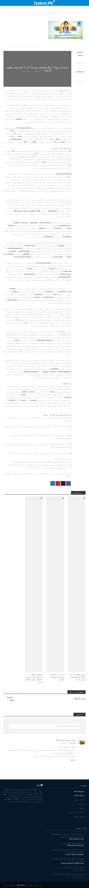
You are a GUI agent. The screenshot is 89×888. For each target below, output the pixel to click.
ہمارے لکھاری (78, 816)
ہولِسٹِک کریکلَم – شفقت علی (73, 843)
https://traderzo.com (76, 839)
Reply (73, 760)
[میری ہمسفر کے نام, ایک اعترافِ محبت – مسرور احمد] (77, 584)
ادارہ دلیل (79, 800)
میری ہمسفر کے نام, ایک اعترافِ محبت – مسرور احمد (77, 677)
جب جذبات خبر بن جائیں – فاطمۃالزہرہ (69, 874)
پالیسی (81, 804)
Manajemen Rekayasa (75, 845)
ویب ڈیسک (80, 62)
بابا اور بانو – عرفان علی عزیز (71, 867)
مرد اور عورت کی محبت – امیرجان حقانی (57, 677)
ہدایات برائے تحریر (76, 812)
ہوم (84, 12)
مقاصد (81, 808)
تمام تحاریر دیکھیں (11, 691)
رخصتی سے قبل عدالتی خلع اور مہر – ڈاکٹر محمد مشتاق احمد (34, 678)
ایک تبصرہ (80, 81)
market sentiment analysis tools (72, 863)
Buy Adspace (79, 791)
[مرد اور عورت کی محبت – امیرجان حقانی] (55, 584)
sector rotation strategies (75, 854)
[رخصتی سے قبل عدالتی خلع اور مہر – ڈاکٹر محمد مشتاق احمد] (34, 584)
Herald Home (79, 795)
